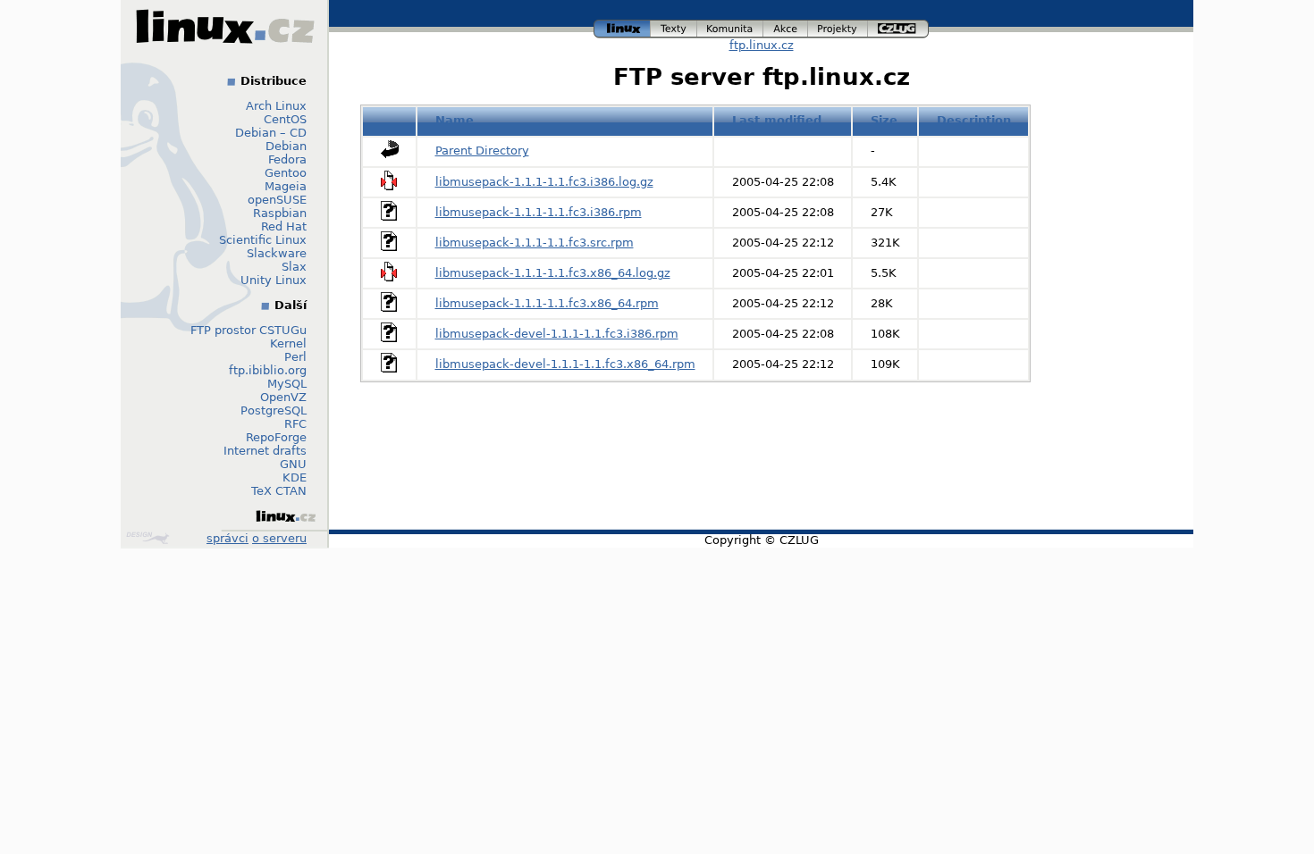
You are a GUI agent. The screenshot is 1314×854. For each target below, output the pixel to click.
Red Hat (284, 226)
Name (454, 120)
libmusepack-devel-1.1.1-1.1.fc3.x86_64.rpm (565, 364)
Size (884, 120)
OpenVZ (283, 397)
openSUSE (277, 199)
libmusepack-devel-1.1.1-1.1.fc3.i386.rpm (556, 333)
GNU (293, 464)
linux (622, 26)
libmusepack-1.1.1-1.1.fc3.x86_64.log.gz (552, 273)
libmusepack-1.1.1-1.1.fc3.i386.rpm (538, 212)
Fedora (287, 159)
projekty (838, 26)
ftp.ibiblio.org (268, 370)
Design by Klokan (150, 538)
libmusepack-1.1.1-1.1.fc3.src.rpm (534, 242)
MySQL (287, 383)
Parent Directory (482, 150)
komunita (730, 26)
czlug (898, 26)
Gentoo (286, 173)
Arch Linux (276, 106)
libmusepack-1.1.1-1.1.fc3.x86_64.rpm (547, 303)
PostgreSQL (273, 410)
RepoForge (276, 437)
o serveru (279, 538)
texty (674, 26)
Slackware (277, 253)
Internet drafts (265, 450)
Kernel (288, 343)
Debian (286, 146)
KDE (294, 477)
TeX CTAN (279, 491)
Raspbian (280, 213)
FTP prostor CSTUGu (248, 330)
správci (227, 538)
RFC (295, 424)
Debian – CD (271, 132)
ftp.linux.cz (761, 45)
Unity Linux (273, 280)
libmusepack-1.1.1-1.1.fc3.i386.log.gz (544, 181)
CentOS (285, 119)
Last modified (776, 120)
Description (974, 120)
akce (786, 26)
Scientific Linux (263, 240)
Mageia (286, 186)
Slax (294, 266)
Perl (295, 357)
